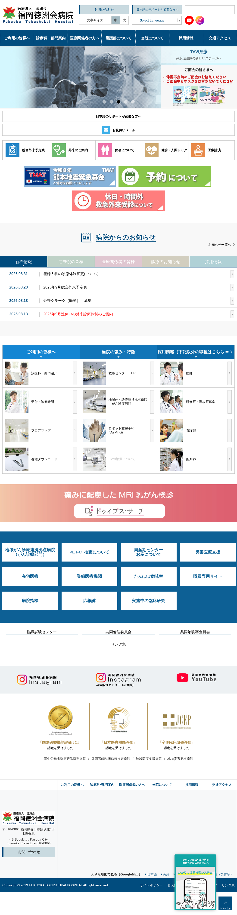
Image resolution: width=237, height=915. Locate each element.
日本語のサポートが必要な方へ (157, 9)
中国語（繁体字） (221, 874)
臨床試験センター (42, 632)
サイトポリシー (151, 885)
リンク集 (118, 644)
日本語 (152, 874)
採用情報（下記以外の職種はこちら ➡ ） (196, 352)
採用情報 (191, 784)
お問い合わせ (104, 9)
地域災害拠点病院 (180, 759)
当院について (162, 784)
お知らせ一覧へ (219, 244)
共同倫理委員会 (118, 632)
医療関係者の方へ (132, 784)
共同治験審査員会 (195, 632)
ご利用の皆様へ (72, 784)
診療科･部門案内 (102, 784)
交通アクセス (222, 784)
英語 (166, 874)
